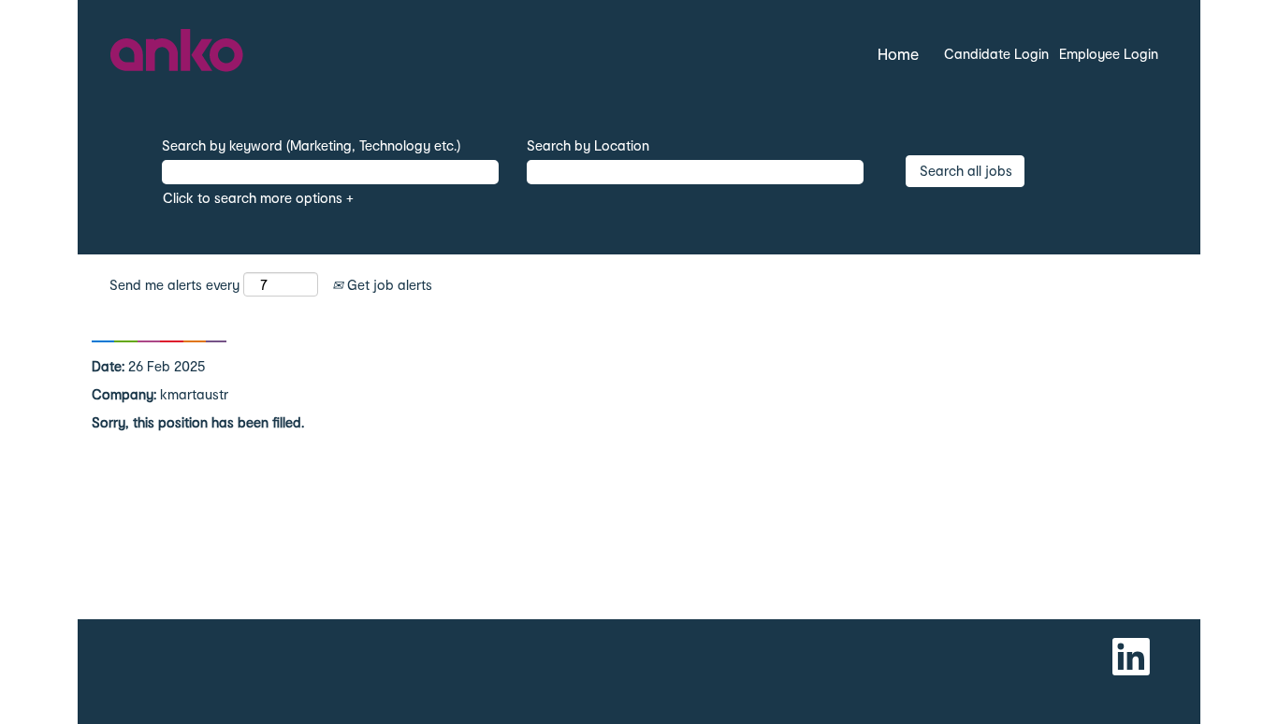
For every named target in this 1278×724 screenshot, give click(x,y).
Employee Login (1108, 54)
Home (898, 54)
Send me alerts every (174, 285)
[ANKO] (177, 54)
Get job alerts (387, 285)
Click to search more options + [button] (258, 198)
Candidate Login (996, 54)
